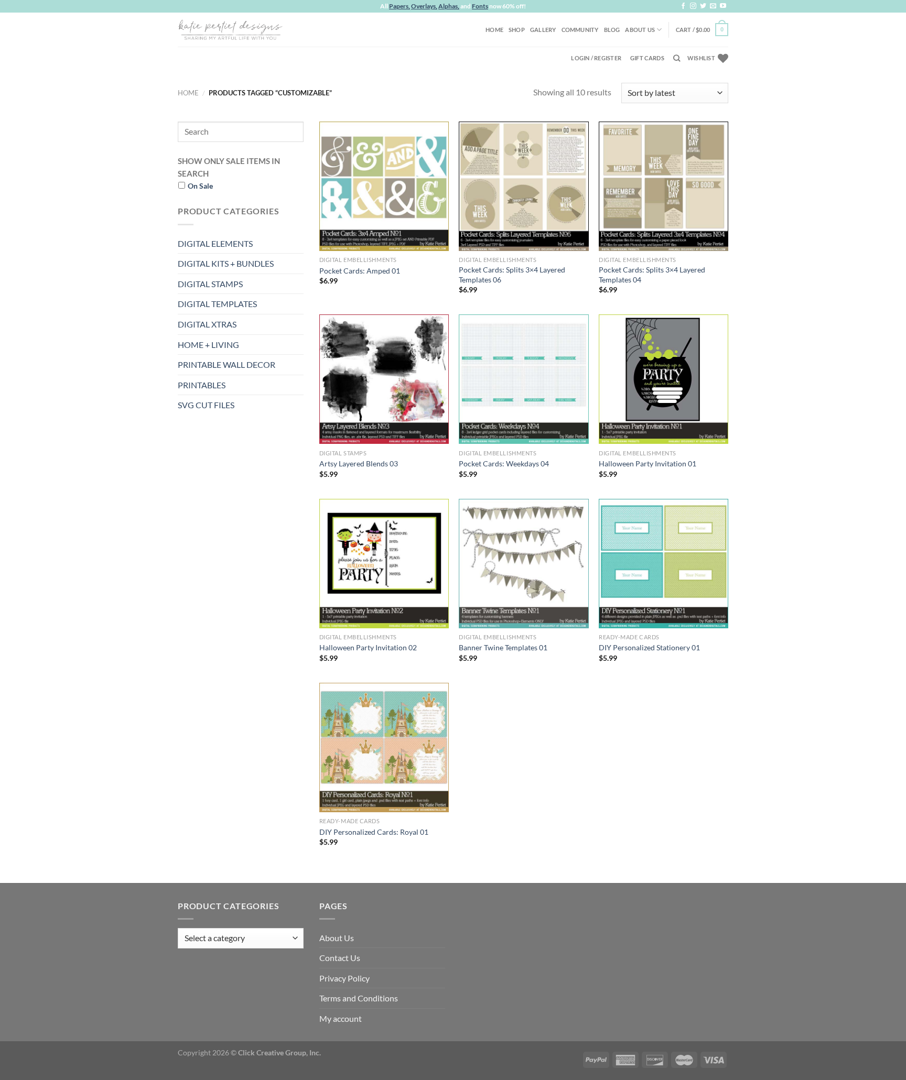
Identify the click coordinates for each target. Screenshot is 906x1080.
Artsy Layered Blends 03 (358, 463)
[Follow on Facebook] (683, 6)
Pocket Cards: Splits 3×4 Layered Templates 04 (652, 274)
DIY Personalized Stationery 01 (649, 647)
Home (494, 29)
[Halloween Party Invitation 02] (384, 563)
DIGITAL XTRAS (207, 324)
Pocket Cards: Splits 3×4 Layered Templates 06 (512, 274)
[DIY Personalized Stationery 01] (663, 563)
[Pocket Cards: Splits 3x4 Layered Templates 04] (663, 186)
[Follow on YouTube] (723, 6)
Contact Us (339, 958)
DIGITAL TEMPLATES (217, 304)
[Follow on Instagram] (693, 6)
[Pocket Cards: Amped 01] (384, 186)
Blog (612, 29)
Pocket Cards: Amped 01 (359, 270)
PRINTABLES (201, 385)
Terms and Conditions (358, 998)
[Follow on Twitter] (703, 6)
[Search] (676, 58)
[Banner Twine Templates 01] (523, 563)
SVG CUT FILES (206, 405)
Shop (517, 29)
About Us (640, 29)
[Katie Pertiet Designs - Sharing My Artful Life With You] (230, 29)
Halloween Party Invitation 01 (647, 463)
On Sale (200, 185)
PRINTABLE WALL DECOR (226, 364)
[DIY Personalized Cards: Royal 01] (384, 747)
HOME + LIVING (208, 345)
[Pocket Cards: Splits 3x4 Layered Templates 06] (523, 186)
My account (340, 1018)
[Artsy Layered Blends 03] (384, 379)
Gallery (543, 29)
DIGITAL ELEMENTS (215, 243)
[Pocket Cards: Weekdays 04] (523, 379)
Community (580, 29)
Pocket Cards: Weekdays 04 (504, 463)
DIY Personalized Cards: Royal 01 (373, 831)
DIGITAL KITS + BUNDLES (226, 263)
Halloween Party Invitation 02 (368, 647)
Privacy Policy (344, 978)
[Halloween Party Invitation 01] (663, 379)
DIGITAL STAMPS (210, 284)
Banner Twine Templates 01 (503, 647)
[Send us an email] (713, 6)
